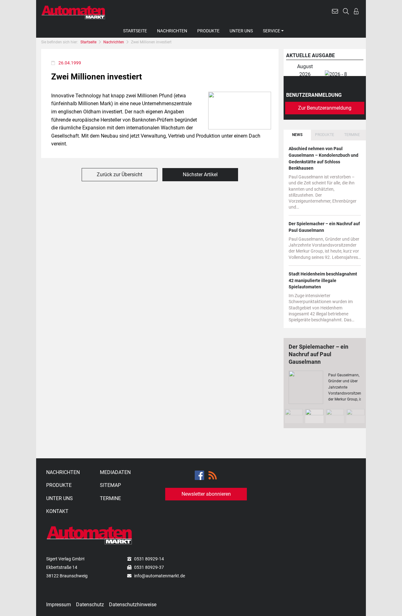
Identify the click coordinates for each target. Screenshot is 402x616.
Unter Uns (241, 30)
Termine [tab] (352, 135)
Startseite (135, 30)
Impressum (58, 605)
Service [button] (271, 30)
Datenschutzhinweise (132, 605)
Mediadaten (115, 472)
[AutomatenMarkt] (73, 12)
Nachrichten (172, 30)
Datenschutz (90, 605)
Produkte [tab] (324, 135)
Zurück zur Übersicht (119, 174)
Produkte (208, 30)
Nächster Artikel (200, 174)
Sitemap (110, 485)
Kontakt (57, 511)
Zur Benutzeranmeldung (324, 108)
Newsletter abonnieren (206, 494)
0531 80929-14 (149, 558)
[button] (334, 12)
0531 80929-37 (149, 567)
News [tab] (297, 135)
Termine (110, 498)
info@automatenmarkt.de (159, 575)
